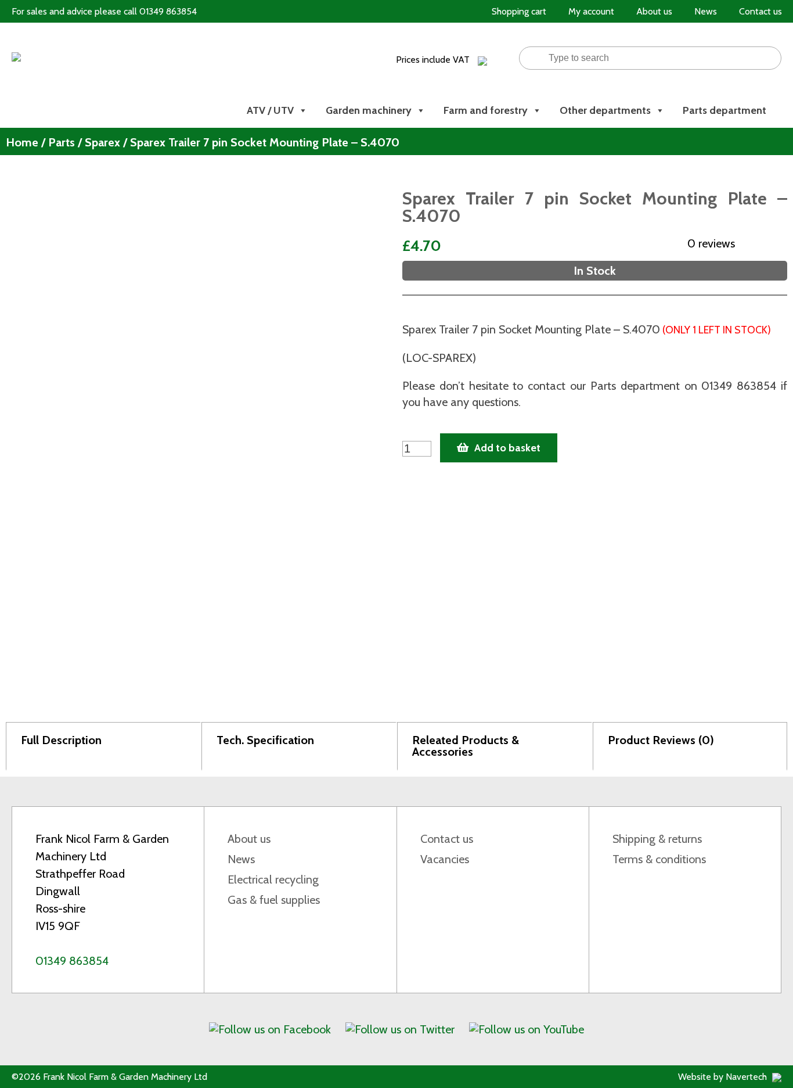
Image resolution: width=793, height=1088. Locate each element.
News (241, 859)
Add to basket (507, 447)
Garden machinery (369, 110)
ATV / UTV (270, 110)
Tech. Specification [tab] (265, 740)
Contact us (446, 839)
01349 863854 (72, 961)
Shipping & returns (657, 839)
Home (22, 142)
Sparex (102, 142)
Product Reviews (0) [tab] (661, 740)
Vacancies (444, 859)
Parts (61, 142)
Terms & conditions (659, 859)
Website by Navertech (723, 1076)
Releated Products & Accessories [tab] (465, 746)
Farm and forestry (486, 110)
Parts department (724, 110)
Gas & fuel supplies (274, 900)
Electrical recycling (273, 879)
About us (249, 839)
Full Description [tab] (61, 740)
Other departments (605, 110)
